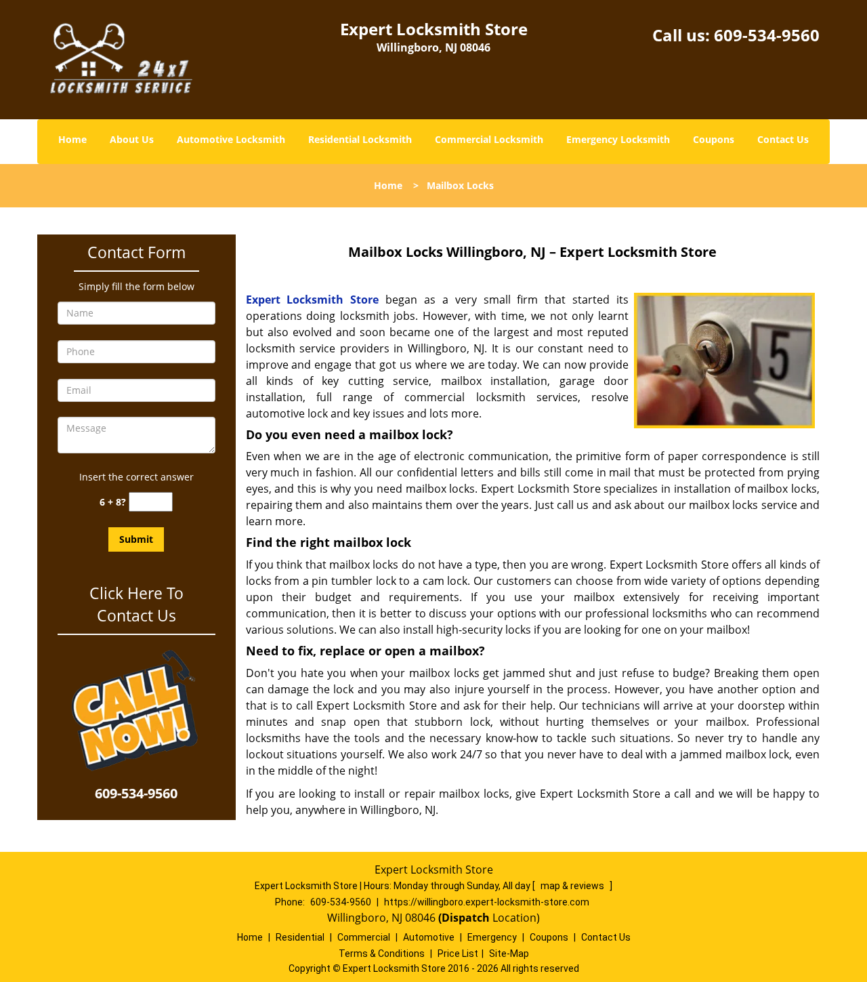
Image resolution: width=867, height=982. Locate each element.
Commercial (363, 937)
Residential (300, 937)
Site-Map (509, 953)
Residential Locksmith (360, 139)
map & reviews (573, 885)
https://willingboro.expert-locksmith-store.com (486, 902)
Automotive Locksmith (231, 139)
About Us (132, 139)
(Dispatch (465, 917)
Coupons (713, 139)
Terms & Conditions (382, 953)
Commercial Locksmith (489, 139)
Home (72, 139)
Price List (458, 953)
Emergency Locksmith (618, 139)
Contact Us (783, 139)
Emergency (492, 937)
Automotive (428, 937)
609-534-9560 (767, 35)
